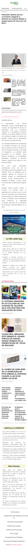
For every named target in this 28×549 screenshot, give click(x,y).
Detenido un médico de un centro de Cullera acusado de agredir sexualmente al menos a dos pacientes (14, 267)
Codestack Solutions (16, 544)
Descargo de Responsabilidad (14, 541)
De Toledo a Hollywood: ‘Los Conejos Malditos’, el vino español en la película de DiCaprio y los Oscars (14, 503)
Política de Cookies (14, 526)
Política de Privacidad (14, 530)
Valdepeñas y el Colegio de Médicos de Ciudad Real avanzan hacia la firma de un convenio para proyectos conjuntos (14, 450)
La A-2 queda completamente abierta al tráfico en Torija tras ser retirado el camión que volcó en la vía (14, 438)
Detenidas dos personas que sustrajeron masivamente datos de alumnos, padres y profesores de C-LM (14, 444)
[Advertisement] (14, 39)
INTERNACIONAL (8, 281)
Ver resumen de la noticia (10, 116)
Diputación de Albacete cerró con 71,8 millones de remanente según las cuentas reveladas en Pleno (14, 480)
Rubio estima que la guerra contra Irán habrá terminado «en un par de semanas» (14, 273)
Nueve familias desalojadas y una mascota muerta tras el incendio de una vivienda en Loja (14, 244)
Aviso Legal (14, 533)
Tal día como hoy (17, 8)
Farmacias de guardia (15, 522)
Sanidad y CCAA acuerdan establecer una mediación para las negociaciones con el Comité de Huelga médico (14, 457)
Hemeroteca (5, 8)
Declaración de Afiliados (14, 537)
